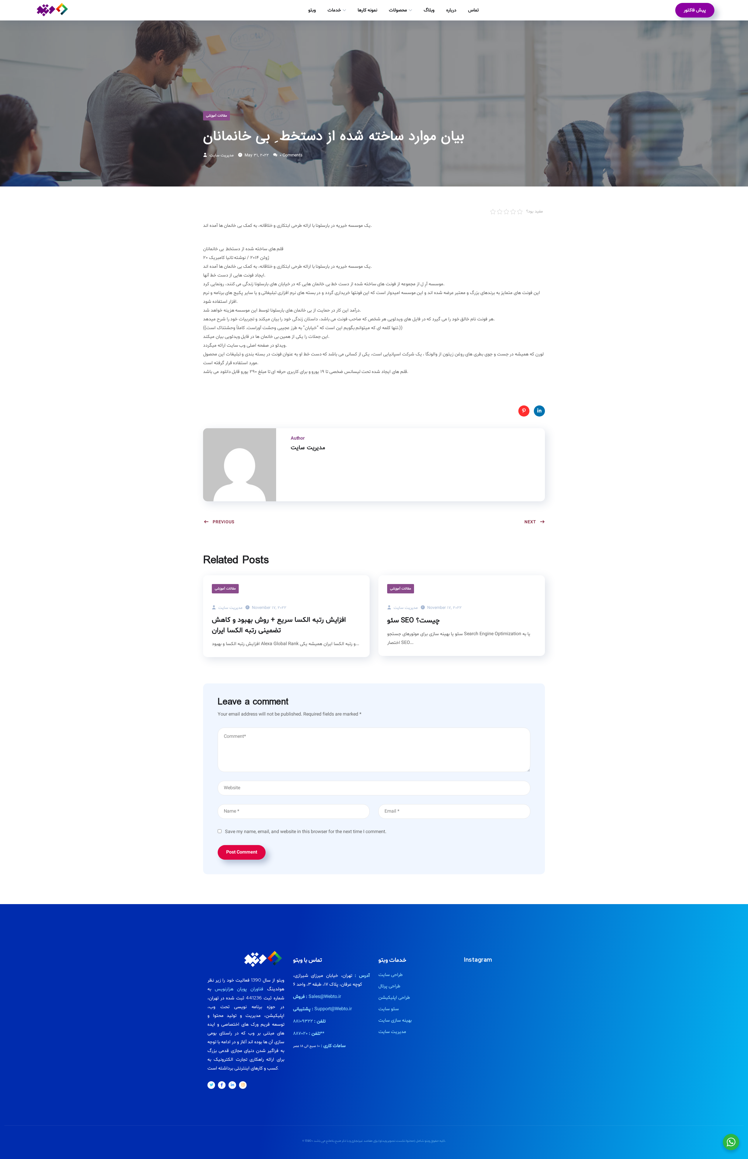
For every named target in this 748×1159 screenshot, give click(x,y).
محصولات (398, 10)
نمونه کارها (367, 10)
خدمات (334, 10)
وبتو (312, 10)
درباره (451, 10)
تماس (473, 10)
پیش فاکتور (695, 10)
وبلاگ (429, 10)
